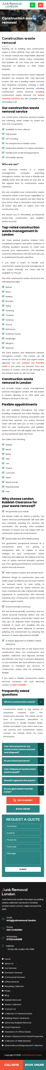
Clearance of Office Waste (18, 1031)
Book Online (23, 808)
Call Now (11, 1065)
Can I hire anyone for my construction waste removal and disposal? (19, 749)
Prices (7, 990)
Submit (23, 869)
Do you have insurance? (17, 760)
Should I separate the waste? (20, 780)
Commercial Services (15, 977)
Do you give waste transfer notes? (18, 790)
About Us (9, 963)
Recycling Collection (14, 986)
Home (7, 959)
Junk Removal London (31, 1055)
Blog (7, 995)
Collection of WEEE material (18, 1041)
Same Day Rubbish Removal (18, 1022)
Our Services (10, 968)
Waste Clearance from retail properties (24, 1036)
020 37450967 (19, 685)
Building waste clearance (17, 1018)
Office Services (12, 981)
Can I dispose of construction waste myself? (20, 771)
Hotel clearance (12, 1027)
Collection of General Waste (18, 1013)
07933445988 (14, 939)
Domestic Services (13, 972)
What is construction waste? (19, 701)
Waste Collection (13, 1004)
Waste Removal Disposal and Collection (24, 1045)
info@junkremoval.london (21, 920)
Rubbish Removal (13, 1000)
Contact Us (10, 1009)
